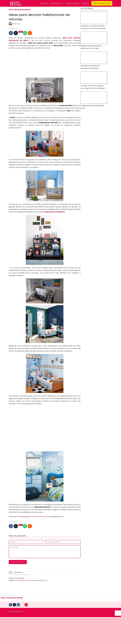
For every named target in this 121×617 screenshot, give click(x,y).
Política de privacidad (16, 611)
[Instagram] (18, 604)
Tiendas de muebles (72, 3)
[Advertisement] (45, 63)
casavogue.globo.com (26, 516)
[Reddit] (30, 33)
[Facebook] (11, 33)
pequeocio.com (42, 516)
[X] (16, 33)
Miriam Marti (16, 24)
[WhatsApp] (25, 33)
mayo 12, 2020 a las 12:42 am (22, 574)
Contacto (85, 3)
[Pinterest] (26, 604)
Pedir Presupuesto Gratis (101, 3)
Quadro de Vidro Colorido (27, 580)
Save (21, 31)
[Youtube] (22, 604)
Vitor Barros (18, 572)
